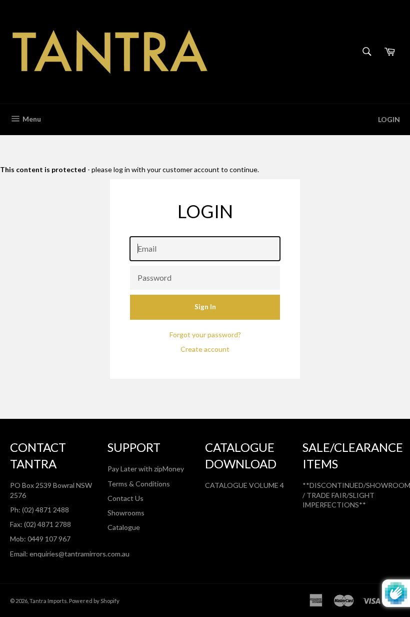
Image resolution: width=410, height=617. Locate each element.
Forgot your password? (205, 334)
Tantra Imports (48, 600)
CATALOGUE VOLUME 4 (244, 485)
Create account (205, 349)
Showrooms (126, 512)
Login (389, 119)
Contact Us (126, 498)
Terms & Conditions (139, 483)
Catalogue (124, 527)
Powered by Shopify (94, 600)
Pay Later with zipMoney (146, 468)
